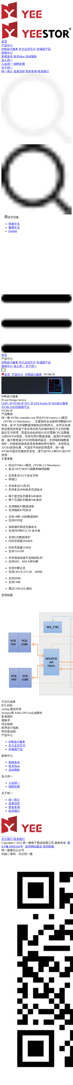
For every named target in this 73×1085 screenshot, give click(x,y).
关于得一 (7, 67)
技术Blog (19, 56)
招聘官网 (19, 63)
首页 (4, 41)
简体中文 (14, 223)
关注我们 (7, 839)
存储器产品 (43, 49)
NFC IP (28, 403)
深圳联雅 (48, 846)
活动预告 (31, 56)
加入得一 (7, 60)
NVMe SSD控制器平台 (15, 407)
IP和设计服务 (9, 49)
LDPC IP (6, 403)
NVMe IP (18, 403)
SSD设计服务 (59, 403)
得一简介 (7, 71)
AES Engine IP (42, 403)
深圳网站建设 (33, 846)
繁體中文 (14, 227)
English (13, 231)
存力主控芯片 (27, 49)
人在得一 (7, 63)
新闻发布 (7, 56)
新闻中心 (7, 52)
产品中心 (7, 45)
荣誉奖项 (31, 71)
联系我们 (43, 71)
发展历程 (19, 71)
